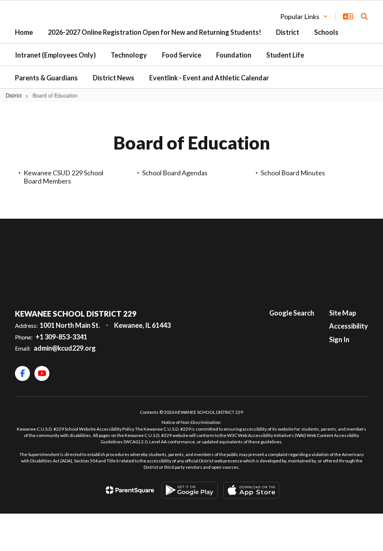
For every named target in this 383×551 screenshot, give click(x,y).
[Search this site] (364, 16)
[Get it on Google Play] (190, 490)
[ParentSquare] (130, 490)
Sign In (339, 339)
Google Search (291, 313)
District (14, 95)
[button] (304, 16)
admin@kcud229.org (65, 348)
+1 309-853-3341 (61, 337)
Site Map (342, 313)
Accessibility (348, 326)
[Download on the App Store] (251, 490)
